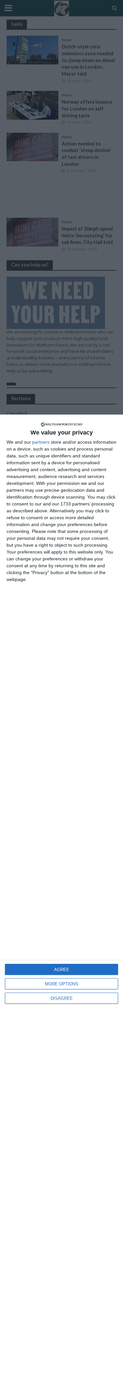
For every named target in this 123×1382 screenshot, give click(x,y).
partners (41, 442)
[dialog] (61, 898)
